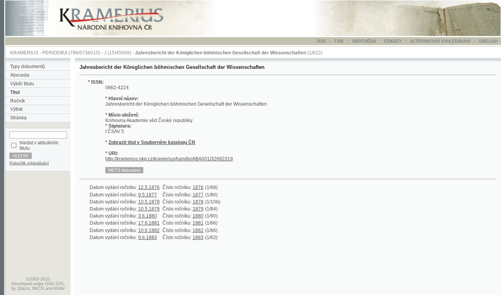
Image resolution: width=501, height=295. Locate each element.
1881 (198, 223)
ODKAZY (393, 41)
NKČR (38, 288)
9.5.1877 (147, 195)
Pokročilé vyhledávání (29, 163)
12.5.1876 (149, 187)
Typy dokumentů (27, 66)
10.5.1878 (149, 202)
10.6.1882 (149, 230)
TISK (339, 41)
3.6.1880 (147, 216)
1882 (198, 230)
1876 (198, 187)
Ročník (17, 101)
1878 (198, 202)
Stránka (18, 118)
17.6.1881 (149, 223)
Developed (21, 283)
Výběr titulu (22, 83)
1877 (198, 195)
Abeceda (19, 75)
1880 (198, 216)
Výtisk (16, 109)
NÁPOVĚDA (363, 41)
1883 (198, 237)
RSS (321, 41)
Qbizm (23, 288)
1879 (198, 209)
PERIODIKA (54, 53)
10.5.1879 (149, 209)
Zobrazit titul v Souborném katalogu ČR (151, 142)
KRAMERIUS (24, 53)
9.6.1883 (147, 237)
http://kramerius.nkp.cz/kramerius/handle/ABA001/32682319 (169, 159)
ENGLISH (488, 41)
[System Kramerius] (120, 34)
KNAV (59, 288)
